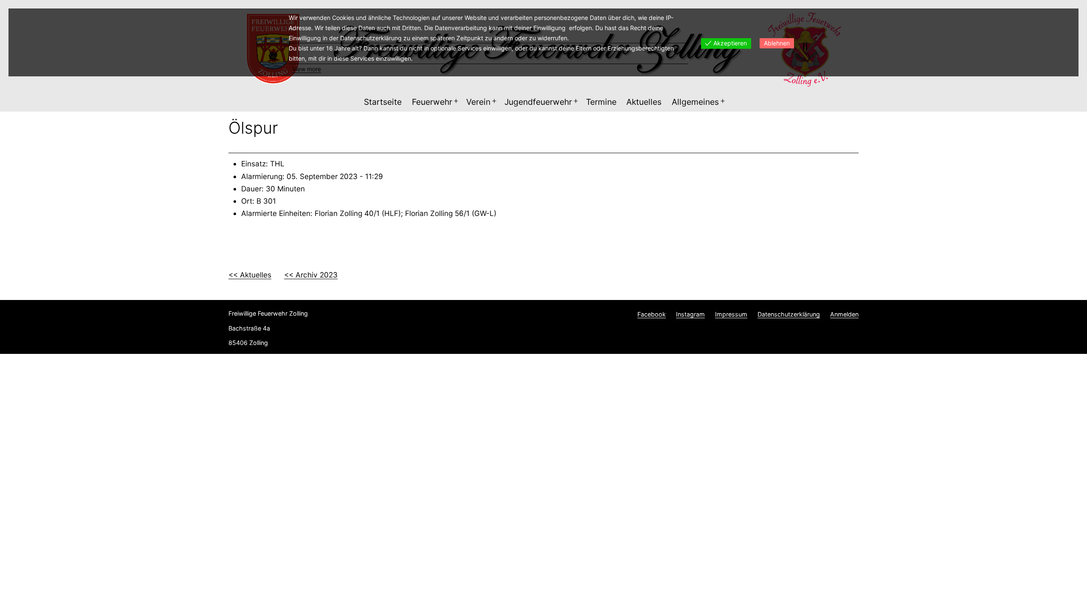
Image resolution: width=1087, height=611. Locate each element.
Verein (478, 102)
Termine (601, 102)
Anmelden (844, 314)
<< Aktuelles (249, 274)
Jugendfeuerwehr (538, 102)
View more (306, 69)
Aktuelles (644, 102)
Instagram (690, 314)
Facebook (651, 314)
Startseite (383, 102)
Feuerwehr (432, 102)
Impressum (731, 314)
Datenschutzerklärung (789, 314)
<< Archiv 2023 (311, 274)
